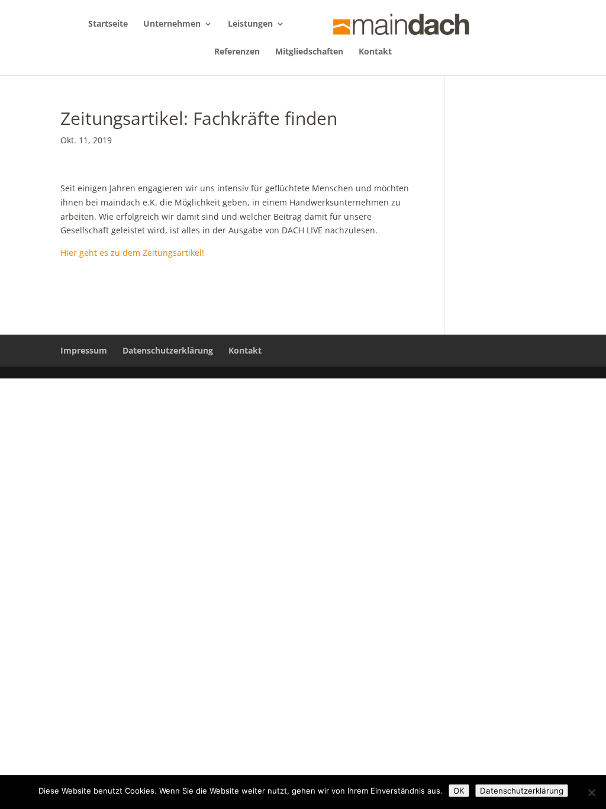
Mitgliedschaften (309, 52)
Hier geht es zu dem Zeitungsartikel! (132, 252)
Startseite (108, 24)
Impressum (83, 350)
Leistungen (250, 24)
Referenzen (237, 52)
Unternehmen (172, 24)
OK (459, 790)
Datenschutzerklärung (168, 350)
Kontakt (375, 52)
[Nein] (591, 792)
